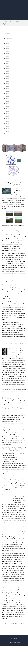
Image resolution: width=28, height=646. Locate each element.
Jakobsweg (7, 33)
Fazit (7, 133)
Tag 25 (7, 103)
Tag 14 (7, 76)
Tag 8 (7, 61)
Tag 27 (7, 108)
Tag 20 (7, 91)
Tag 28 (7, 111)
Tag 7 (7, 58)
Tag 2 (7, 46)
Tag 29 (7, 113)
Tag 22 (7, 96)
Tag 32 (7, 121)
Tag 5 (7, 53)
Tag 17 (7, 83)
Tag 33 (7, 123)
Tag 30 (7, 116)
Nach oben (14, 623)
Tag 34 (7, 126)
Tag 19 (7, 88)
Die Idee (8, 36)
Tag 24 (7, 101)
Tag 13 (7, 73)
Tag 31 (7, 118)
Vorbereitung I (9, 38)
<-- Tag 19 (5, 623)
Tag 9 (7, 63)
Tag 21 (7, 93)
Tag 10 (7, 66)
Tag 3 (7, 48)
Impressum (14, 638)
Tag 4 (7, 51)
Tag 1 (7, 43)
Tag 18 (7, 86)
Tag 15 (7, 78)
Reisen (4, 31)
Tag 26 (7, 106)
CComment (18, 629)
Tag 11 (7, 68)
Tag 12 (7, 71)
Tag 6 (7, 56)
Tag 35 (7, 128)
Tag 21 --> (22, 623)
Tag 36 (7, 131)
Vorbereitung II (10, 41)
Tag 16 (7, 81)
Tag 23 (7, 98)
